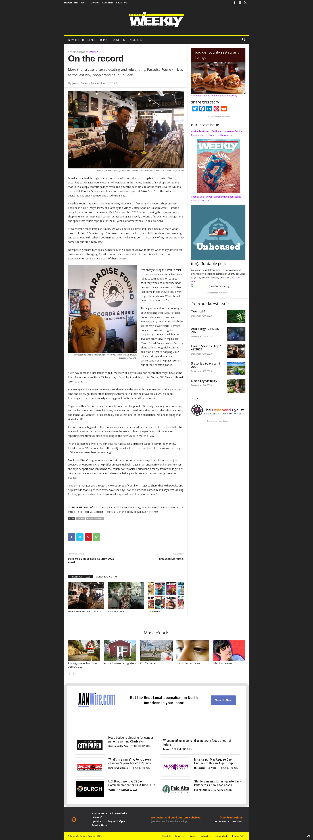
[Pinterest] (88, 537)
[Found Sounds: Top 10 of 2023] (86, 595)
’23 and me (154, 611)
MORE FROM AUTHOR (107, 576)
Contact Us (180, 836)
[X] (245, 2)
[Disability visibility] (236, 386)
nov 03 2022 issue (94, 519)
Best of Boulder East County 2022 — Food (93, 560)
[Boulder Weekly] (156, 19)
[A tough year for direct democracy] (84, 650)
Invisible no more (188, 663)
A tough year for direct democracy (83, 664)
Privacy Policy (239, 836)
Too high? (198, 311)
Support (94, 2)
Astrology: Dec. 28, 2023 (205, 330)
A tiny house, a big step (120, 663)
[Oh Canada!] (156, 650)
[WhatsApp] (96, 537)
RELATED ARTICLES (80, 576)
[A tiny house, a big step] (120, 650)
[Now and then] (126, 595)
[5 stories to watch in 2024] (236, 368)
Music (93, 52)
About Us (121, 2)
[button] (244, 40)
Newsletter (71, 2)
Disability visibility (204, 381)
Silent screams (222, 663)
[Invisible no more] (192, 650)
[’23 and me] (166, 595)
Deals (83, 2)
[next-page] (182, 577)
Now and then (116, 611)
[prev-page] (178, 577)
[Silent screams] (229, 650)
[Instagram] (240, 2)
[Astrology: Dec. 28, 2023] (236, 334)
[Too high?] (236, 316)
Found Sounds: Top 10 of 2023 (84, 611)
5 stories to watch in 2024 (206, 365)
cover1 (81, 519)
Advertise (107, 2)
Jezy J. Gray (80, 83)
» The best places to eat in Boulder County (214, 95)
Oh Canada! (148, 663)
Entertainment (78, 52)
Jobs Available (221, 836)
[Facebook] (234, 2)
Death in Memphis (171, 558)
